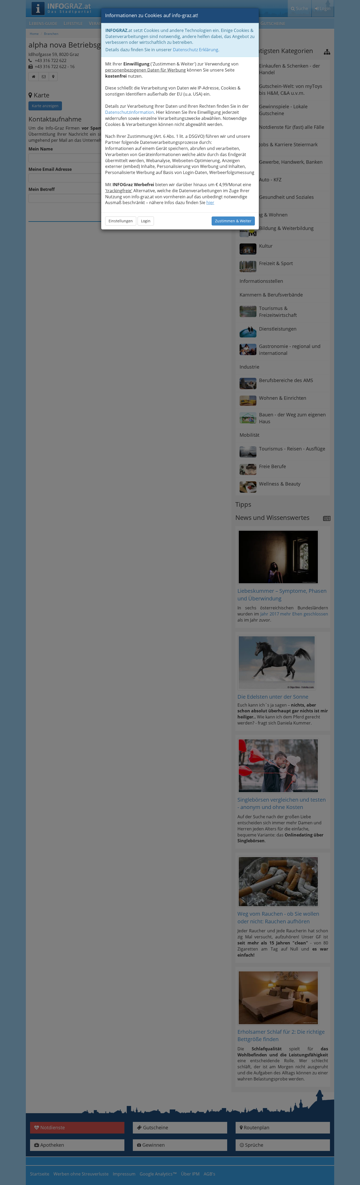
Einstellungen (121, 220)
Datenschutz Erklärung (195, 50)
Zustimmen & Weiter (233, 220)
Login (145, 220)
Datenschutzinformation (129, 112)
